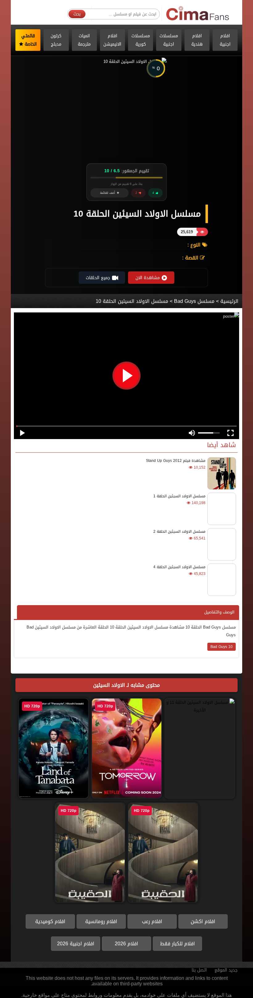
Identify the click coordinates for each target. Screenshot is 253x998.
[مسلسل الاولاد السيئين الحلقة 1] (220, 509)
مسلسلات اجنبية (169, 40)
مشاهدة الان (147, 278)
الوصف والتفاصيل (219, 612)
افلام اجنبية (225, 40)
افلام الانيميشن (112, 40)
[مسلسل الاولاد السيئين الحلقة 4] (220, 580)
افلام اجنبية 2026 (75, 943)
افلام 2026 (126, 943)
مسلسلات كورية (140, 40)
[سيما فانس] (198, 14)
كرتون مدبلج (56, 40)
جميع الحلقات (98, 278)
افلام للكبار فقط (177, 943)
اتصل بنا (199, 970)
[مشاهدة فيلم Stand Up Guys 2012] (220, 473)
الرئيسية (229, 301)
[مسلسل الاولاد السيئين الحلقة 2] (220, 544)
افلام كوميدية (50, 921)
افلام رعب (152, 921)
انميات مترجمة (84, 40)
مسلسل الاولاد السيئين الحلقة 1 (179, 496)
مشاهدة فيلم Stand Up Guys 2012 (175, 460)
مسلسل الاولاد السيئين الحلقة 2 (179, 531)
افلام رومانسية (101, 921)
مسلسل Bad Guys (194, 301)
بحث (77, 14)
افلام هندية (197, 40)
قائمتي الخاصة (29, 40)
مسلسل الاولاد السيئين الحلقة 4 (179, 567)
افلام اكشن (203, 921)
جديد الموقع (226, 970)
